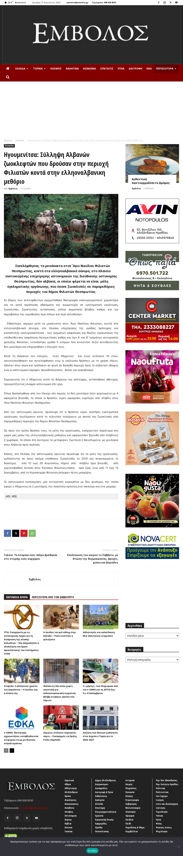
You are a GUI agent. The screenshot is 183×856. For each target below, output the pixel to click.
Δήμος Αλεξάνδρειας (105, 780)
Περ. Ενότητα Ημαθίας (167, 784)
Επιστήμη (100, 807)
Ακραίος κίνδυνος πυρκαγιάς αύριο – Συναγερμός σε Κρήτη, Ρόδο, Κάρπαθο (60, 736)
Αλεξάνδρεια (71, 792)
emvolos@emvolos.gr (77, 2)
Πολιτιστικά (162, 792)
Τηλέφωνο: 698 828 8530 (104, 2)
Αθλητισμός (71, 788)
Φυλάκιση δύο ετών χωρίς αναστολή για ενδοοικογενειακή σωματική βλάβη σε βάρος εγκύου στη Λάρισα (59, 693)
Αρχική (8, 140)
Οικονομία (130, 811)
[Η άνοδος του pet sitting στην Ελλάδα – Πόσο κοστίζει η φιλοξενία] (61, 617)
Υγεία (121, 68)
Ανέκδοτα (69, 807)
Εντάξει (92, 850)
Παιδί (128, 823)
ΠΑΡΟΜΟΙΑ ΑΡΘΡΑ (17, 597)
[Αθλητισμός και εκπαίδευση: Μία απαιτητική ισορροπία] (100, 617)
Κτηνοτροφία (132, 800)
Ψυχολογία (161, 831)
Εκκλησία (100, 800)
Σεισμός (160, 800)
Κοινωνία (89, 68)
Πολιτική (160, 788)
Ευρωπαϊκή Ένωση (104, 819)
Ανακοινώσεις (71, 803)
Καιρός (128, 784)
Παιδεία (129, 819)
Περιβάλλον (131, 831)
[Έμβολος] (91, 34)
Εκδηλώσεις (101, 796)
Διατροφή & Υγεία (104, 792)
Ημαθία (99, 827)
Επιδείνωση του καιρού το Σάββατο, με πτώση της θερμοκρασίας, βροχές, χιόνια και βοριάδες (92, 558)
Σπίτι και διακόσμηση (167, 803)
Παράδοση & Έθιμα (135, 827)
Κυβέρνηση (131, 803)
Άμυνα (68, 796)
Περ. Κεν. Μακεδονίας (166, 780)
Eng (149, 68)
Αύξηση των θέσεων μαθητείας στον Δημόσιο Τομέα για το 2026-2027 (100, 736)
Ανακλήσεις (70, 800)
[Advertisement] (91, 112)
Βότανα (68, 827)
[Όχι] (178, 846)
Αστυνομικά (71, 815)
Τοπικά (38, 68)
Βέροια (68, 819)
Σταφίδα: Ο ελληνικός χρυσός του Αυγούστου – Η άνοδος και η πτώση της (21, 690)
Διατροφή (135, 68)
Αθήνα (68, 784)
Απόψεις (69, 811)
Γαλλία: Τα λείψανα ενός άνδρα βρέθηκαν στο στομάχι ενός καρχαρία (30, 556)
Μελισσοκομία (132, 807)
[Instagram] (164, 2)
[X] (170, 2)
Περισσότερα (164, 68)
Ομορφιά (129, 815)
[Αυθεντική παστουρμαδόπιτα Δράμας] (152, 163)
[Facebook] (158, 2)
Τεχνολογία (162, 811)
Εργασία (99, 815)
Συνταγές (106, 68)
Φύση (159, 823)
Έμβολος (13, 188)
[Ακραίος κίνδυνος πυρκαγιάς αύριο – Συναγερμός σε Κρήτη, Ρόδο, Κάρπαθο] (61, 717)
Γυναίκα (69, 831)
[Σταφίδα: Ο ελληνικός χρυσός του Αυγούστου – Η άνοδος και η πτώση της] (21, 671)
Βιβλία (68, 823)
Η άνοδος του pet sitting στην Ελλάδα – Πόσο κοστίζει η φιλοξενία (59, 636)
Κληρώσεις (131, 788)
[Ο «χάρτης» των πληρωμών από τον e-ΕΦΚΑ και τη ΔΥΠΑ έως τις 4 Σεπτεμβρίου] (100, 671)
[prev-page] (6, 750)
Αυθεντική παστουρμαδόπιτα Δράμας (151, 181)
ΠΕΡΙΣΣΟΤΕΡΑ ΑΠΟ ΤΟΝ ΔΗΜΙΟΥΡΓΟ (53, 597)
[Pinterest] (24, 533)
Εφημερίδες (101, 823)
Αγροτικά (69, 780)
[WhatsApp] (32, 533)
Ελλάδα (20, 68)
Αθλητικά (72, 68)
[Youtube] (176, 2)
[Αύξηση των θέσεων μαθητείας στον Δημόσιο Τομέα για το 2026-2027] (100, 717)
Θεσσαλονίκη (102, 831)
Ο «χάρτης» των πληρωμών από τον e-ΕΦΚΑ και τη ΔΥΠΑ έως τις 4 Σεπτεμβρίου (100, 690)
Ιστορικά (130, 780)
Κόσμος (55, 68)
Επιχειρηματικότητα (105, 811)
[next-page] (12, 750)
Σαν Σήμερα (162, 796)
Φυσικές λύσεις (164, 827)
